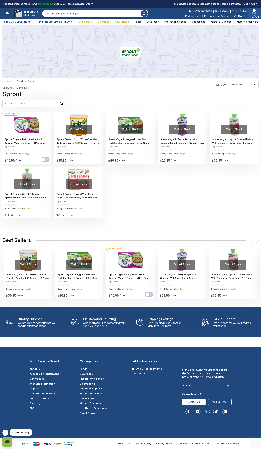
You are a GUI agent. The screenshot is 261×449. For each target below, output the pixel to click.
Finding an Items (39, 398)
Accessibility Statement (44, 374)
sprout (31, 81)
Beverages (153, 21)
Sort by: (221, 84)
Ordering (34, 403)
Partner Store (193, 15)
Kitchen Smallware (247, 21)
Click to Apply (250, 4)
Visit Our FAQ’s (220, 402)
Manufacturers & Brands (54, 21)
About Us (35, 369)
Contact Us (138, 373)
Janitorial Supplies (221, 21)
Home (8, 81)
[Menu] (8, 13)
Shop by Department (17, 21)
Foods (138, 21)
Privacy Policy (163, 443)
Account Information (42, 384)
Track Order (239, 11)
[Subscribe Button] (228, 385)
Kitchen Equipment (91, 403)
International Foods (175, 21)
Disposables (198, 21)
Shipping (34, 388)
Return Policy (143, 443)
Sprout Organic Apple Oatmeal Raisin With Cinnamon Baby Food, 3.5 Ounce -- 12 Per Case (233, 143)
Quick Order (222, 11)
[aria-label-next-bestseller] (257, 241)
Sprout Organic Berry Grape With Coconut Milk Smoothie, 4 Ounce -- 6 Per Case (180, 143)
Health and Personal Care (95, 408)
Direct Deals (85, 21)
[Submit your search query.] (144, 13)
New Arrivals (122, 21)
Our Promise (36, 379)
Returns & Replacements (146, 369)
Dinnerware (87, 398)
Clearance (104, 21)
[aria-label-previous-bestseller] (251, 241)
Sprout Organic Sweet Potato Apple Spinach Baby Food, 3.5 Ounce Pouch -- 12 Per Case (27, 198)
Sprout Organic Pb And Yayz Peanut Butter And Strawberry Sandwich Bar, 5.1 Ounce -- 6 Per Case (77, 198)
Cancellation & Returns (43, 393)
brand (20, 81)
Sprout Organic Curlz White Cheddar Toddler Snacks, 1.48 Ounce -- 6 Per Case (77, 143)
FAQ (31, 408)
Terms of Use (123, 443)
